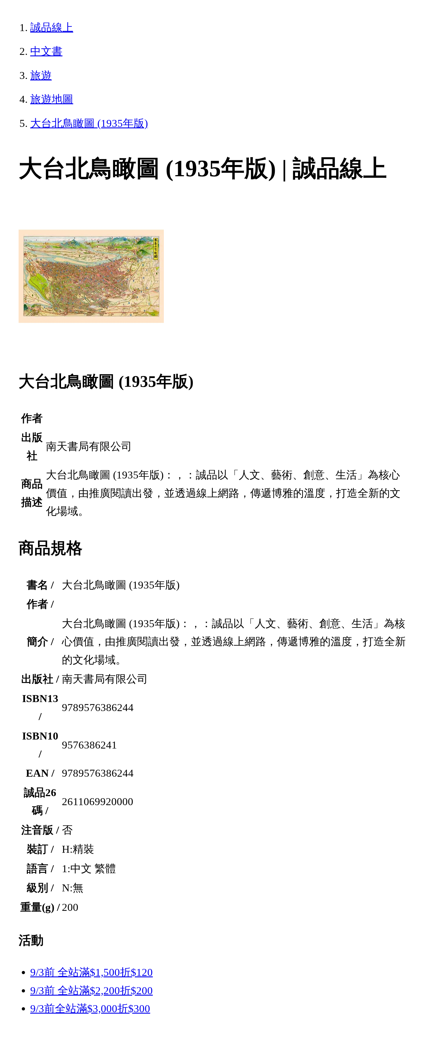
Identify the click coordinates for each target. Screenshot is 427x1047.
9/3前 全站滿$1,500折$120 (91, 972)
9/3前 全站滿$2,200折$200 (91, 990)
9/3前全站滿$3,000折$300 (90, 1008)
